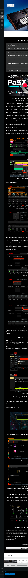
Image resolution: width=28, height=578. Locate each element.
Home (2, 13)
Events (2, 25)
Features (2, 21)
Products (2, 17)
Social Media (2, 571)
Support (2, 29)
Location (2, 568)
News (2, 565)
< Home (9, 555)
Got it (10, 573)
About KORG (2, 576)
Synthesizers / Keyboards (22, 565)
